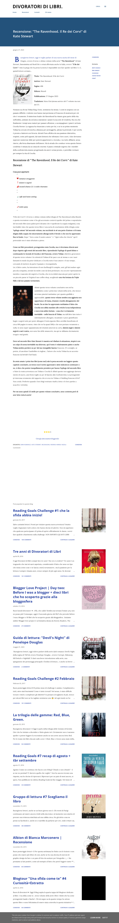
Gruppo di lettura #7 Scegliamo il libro (40, 798)
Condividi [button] (95, 57)
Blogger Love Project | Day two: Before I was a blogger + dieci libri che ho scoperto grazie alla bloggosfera (41, 595)
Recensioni (25, 12)
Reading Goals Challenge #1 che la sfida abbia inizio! (41, 512)
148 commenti (26, 540)
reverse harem (96, 76)
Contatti (37, 12)
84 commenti (25, 867)
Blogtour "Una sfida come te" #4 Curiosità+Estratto (39, 880)
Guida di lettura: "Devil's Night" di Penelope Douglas (41, 639)
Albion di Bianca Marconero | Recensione (37, 839)
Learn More (95, 918)
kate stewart (95, 70)
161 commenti (26, 576)
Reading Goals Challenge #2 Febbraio (43, 678)
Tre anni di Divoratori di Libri (37, 551)
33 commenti (25, 785)
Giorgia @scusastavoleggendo (47, 439)
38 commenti (25, 826)
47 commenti (25, 626)
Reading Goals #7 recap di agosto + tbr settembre (41, 758)
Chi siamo (48, 12)
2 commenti (25, 667)
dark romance (96, 68)
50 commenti (25, 744)
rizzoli (94, 78)
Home (14, 12)
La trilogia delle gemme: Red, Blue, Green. (41, 717)
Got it (105, 918)
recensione (95, 73)
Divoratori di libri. (38, 6)
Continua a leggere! (67, 540)
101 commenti (26, 703)
